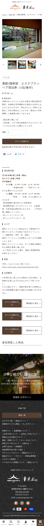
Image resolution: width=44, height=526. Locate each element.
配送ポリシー (27, 453)
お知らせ (25, 443)
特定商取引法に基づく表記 (12, 450)
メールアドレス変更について (13, 462)
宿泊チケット (21, 421)
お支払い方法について (29, 434)
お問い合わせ (7, 446)
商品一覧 (22, 415)
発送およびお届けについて (12, 437)
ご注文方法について (10, 434)
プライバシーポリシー (10, 453)
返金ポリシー (7, 456)
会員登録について (21, 431)
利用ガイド (6, 431)
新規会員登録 (30, 456)
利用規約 (19, 446)
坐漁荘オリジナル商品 (10, 424)
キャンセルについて (28, 440)
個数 (4, 132)
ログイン (19, 456)
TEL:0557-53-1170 (22, 492)
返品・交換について (10, 440)
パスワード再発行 (9, 459)
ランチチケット (28, 424)
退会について (33, 462)
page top (22, 408)
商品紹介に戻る (32, 303)
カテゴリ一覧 (7, 421)
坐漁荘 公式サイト (22, 397)
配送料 (5, 147)
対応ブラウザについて (10, 443)
